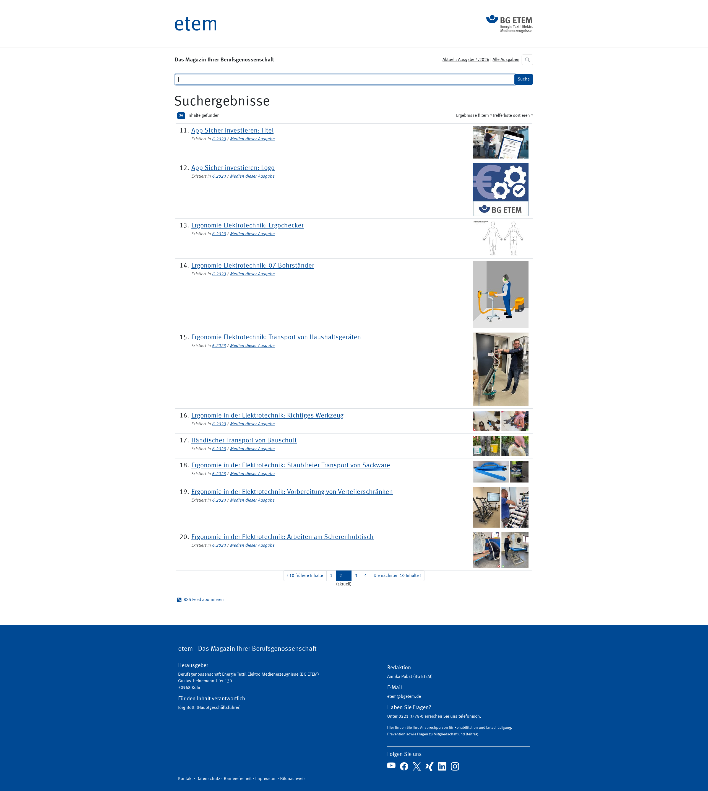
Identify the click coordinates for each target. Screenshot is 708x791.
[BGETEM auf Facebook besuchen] (404, 766)
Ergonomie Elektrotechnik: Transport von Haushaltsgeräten (276, 337)
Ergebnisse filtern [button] (472, 115)
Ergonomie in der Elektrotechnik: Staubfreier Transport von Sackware (290, 465)
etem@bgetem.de (404, 696)
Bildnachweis (293, 779)
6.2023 (219, 139)
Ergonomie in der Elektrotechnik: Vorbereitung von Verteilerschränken (292, 492)
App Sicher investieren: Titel (232, 131)
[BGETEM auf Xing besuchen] (429, 766)
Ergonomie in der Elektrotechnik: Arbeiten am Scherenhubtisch (282, 537)
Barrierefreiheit (238, 779)
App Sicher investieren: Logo (233, 168)
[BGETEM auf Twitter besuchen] (417, 766)
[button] (527, 60)
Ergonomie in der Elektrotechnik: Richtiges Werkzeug (267, 416)
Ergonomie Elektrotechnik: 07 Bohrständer (252, 266)
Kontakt (185, 779)
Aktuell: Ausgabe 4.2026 (465, 60)
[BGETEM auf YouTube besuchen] (391, 765)
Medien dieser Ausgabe (252, 139)
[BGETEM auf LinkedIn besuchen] (442, 766)
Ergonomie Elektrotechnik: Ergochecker (247, 225)
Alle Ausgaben (506, 60)
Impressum (266, 779)
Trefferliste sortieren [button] (511, 115)
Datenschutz (208, 779)
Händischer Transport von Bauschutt (244, 440)
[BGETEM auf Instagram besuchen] (455, 766)
